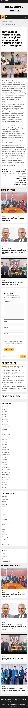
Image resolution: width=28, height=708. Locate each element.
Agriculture (4, 496)
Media (3, 527)
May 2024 (4, 459)
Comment (7, 301)
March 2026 (5, 419)
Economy (4, 504)
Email (6, 327)
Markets (4, 524)
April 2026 (4, 417)
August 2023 (5, 480)
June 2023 (4, 485)
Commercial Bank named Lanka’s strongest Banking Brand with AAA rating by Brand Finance (13, 382)
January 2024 (5, 467)
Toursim (4, 539)
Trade (3, 542)
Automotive (5, 499)
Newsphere (22, 704)
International (5, 517)
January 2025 (5, 449)
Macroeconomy (6, 522)
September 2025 (6, 434)
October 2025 (5, 432)
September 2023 (6, 477)
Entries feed (5, 556)
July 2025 (4, 439)
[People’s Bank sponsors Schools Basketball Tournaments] (14, 268)
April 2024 (4, 462)
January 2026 (5, 424)
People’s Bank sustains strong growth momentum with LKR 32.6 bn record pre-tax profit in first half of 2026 (14, 251)
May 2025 (4, 444)
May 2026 (4, 414)
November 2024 (6, 452)
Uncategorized (5, 544)
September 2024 (6, 454)
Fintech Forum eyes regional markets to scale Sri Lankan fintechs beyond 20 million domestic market (14, 388)
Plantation (4, 534)
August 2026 (5, 407)
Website (6, 334)
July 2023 (4, 482)
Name (6, 321)
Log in (3, 553)
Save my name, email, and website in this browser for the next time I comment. (14, 343)
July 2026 (4, 409)
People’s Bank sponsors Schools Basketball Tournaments (12, 283)
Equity (3, 509)
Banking (4, 501)
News (3, 28)
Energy (3, 506)
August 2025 (5, 437)
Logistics (4, 519)
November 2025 (6, 429)
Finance (4, 511)
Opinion (4, 532)
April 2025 (4, 447)
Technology (5, 537)
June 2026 (4, 412)
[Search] (26, 17)
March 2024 (5, 464)
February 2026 (5, 422)
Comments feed (6, 558)
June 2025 (4, 442)
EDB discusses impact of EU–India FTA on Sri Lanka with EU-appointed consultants (13, 218)
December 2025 (6, 427)
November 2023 (6, 472)
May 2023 (4, 487)
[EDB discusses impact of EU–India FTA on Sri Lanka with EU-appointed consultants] (14, 202)
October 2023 (5, 475)
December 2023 (6, 469)
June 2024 (4, 457)
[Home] (3, 17)
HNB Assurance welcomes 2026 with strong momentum (8, 172)
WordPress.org (6, 561)
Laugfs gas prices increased (14, 701)
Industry (4, 514)
